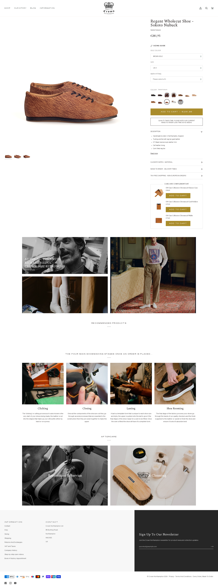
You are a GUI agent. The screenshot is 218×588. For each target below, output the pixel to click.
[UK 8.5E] (167, 95)
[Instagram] (10, 583)
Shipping (8, 538)
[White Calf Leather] (174, 102)
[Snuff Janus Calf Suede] (154, 102)
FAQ (6, 530)
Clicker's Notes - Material (162, 162)
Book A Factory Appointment (15, 558)
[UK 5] (174, 95)
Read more (154, 153)
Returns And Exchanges (13, 542)
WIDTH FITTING (156, 74)
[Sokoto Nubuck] (167, 102)
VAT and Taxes (10, 546)
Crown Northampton (156, 576)
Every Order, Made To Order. (203, 576)
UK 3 (154, 68)
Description (155, 131)
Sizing (7, 534)
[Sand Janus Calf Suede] (194, 95)
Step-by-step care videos (14, 554)
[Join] (210, 547)
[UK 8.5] (180, 102)
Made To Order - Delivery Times (164, 169)
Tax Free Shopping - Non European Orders (168, 176)
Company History (11, 550)
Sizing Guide (159, 46)
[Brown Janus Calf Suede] (160, 95)
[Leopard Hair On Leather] (181, 95)
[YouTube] (15, 583)
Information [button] (13, 522)
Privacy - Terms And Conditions (180, 576)
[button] (8, 8)
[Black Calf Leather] (154, 95)
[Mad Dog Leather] (188, 95)
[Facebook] (6, 583)
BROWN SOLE (158, 56)
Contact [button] (52, 522)
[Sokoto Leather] (160, 102)
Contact (7, 526)
